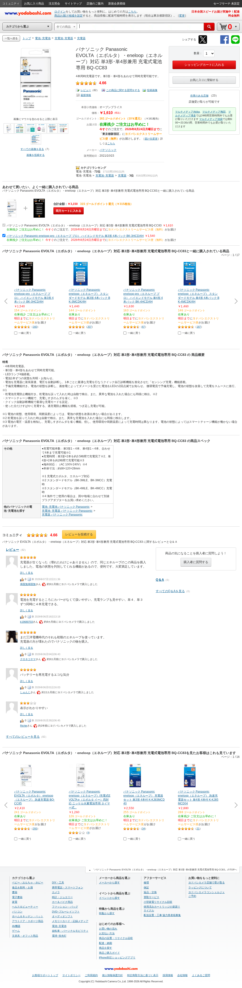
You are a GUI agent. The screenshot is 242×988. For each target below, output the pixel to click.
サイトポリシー (71, 975)
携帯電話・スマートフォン (67, 887)
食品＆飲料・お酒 (22, 887)
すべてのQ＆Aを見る (170, 591)
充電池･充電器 (104, 175)
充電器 (122, 175)
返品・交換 (150, 892)
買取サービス (151, 897)
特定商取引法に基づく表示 (142, 975)
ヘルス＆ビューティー (25, 906)
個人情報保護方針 (112, 975)
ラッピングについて (200, 887)
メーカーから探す (109, 882)
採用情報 (168, 975)
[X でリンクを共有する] (203, 43)
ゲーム (16, 930)
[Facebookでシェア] (224, 43)
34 (143, 828)
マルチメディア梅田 (214, 111)
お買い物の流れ (108, 928)
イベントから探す (109, 897)
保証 (146, 887)
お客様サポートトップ (45, 975)
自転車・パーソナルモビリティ (70, 930)
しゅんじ (25, 692)
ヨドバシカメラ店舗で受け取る (206, 882)
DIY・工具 (58, 882)
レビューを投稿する (79, 534)
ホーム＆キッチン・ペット (27, 916)
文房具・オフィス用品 (25, 935)
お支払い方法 (107, 933)
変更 (182, 15)
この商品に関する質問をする (123, 90)
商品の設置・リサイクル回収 (116, 938)
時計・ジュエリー (62, 897)
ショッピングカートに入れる (204, 64)
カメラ (56, 892)
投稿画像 (152, 90)
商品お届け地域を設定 (68, 15)
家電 (14, 901)
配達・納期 (105, 943)
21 (198, 828)
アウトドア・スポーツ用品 (27, 921)
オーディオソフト (62, 916)
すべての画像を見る (32, 149)
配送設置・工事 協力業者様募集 (162, 915)
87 (143, 326)
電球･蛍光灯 (59, 935)
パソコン (17, 911)
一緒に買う (24, 332)
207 (89, 326)
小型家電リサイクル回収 (158, 901)
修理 (146, 882)
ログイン (60, 11)
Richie (23, 725)
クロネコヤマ (28, 659)
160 (35, 326)
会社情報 (182, 975)
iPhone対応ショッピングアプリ (117, 957)
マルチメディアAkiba (187, 111)
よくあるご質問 (201, 975)
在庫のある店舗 (199, 95)
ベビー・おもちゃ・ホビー (27, 882)
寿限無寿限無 (28, 584)
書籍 (14, 892)
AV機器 (16, 926)
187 (199, 326)
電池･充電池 (83, 171)
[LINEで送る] (235, 43)
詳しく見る (26, 572)
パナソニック (108, 150)
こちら (132, 11)
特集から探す (107, 913)
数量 (196, 53)
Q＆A (160, 580)
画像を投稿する (35, 155)
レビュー (86, 90)
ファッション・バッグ (65, 906)
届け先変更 (151, 138)
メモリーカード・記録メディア (70, 921)
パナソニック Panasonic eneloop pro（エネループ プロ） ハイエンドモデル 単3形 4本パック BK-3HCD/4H (75, 236)
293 (35, 828)
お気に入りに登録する (204, 80)
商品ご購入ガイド (109, 952)
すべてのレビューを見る (23, 736)
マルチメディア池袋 (211, 119)
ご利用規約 (91, 975)
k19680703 (26, 621)
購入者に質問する (196, 562)
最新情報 (86, 95)
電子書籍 (17, 897)
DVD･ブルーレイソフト (66, 911)
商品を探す (105, 947)
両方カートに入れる (68, 210)
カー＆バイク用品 (62, 901)
